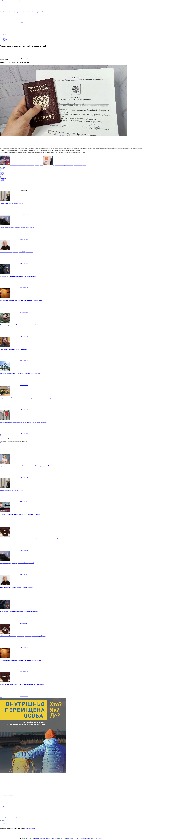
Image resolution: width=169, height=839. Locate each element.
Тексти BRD (5, 37)
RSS (103, 838)
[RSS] (44, 12)
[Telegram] (17, 12)
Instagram (47, 838)
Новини (4, 35)
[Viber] (21, 12)
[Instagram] (11, 12)
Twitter (97, 838)
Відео (4, 38)
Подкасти (5, 39)
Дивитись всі (3, 434)
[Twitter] (40, 12)
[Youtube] (25, 12)
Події (4, 806)
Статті (4, 40)
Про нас (4, 824)
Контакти (5, 825)
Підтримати (5, 41)
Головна (4, 34)
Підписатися (3, 442)
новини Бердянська (30, 828)
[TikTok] (30, 12)
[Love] (1, 12)
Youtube (72, 838)
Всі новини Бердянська (8, 795)
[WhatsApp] (35, 12)
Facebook (37, 838)
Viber (63, 838)
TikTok (79, 838)
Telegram (56, 838)
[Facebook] (6, 12)
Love (28, 838)
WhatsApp (89, 838)
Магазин (5, 42)
